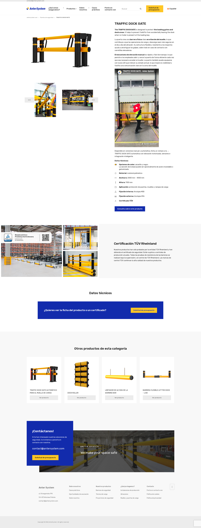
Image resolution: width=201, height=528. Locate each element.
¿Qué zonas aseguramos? (54, 9)
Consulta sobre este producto (129, 209)
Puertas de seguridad (46, 17)
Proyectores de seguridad (104, 498)
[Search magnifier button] (140, 8)
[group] (45, 100)
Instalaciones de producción (130, 490)
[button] (29, 100)
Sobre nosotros (83, 9)
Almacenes (124, 494)
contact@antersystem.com (35, 1)
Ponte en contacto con (110, 9)
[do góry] (172, 487)
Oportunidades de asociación (79, 494)
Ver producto (44, 397)
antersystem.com (32, 17)
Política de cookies (153, 494)
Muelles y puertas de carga (130, 498)
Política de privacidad (154, 498)
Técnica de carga (101, 494)
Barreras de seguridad (103, 490)
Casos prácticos (96, 9)
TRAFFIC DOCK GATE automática (127, 154)
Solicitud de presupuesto (154, 9)
